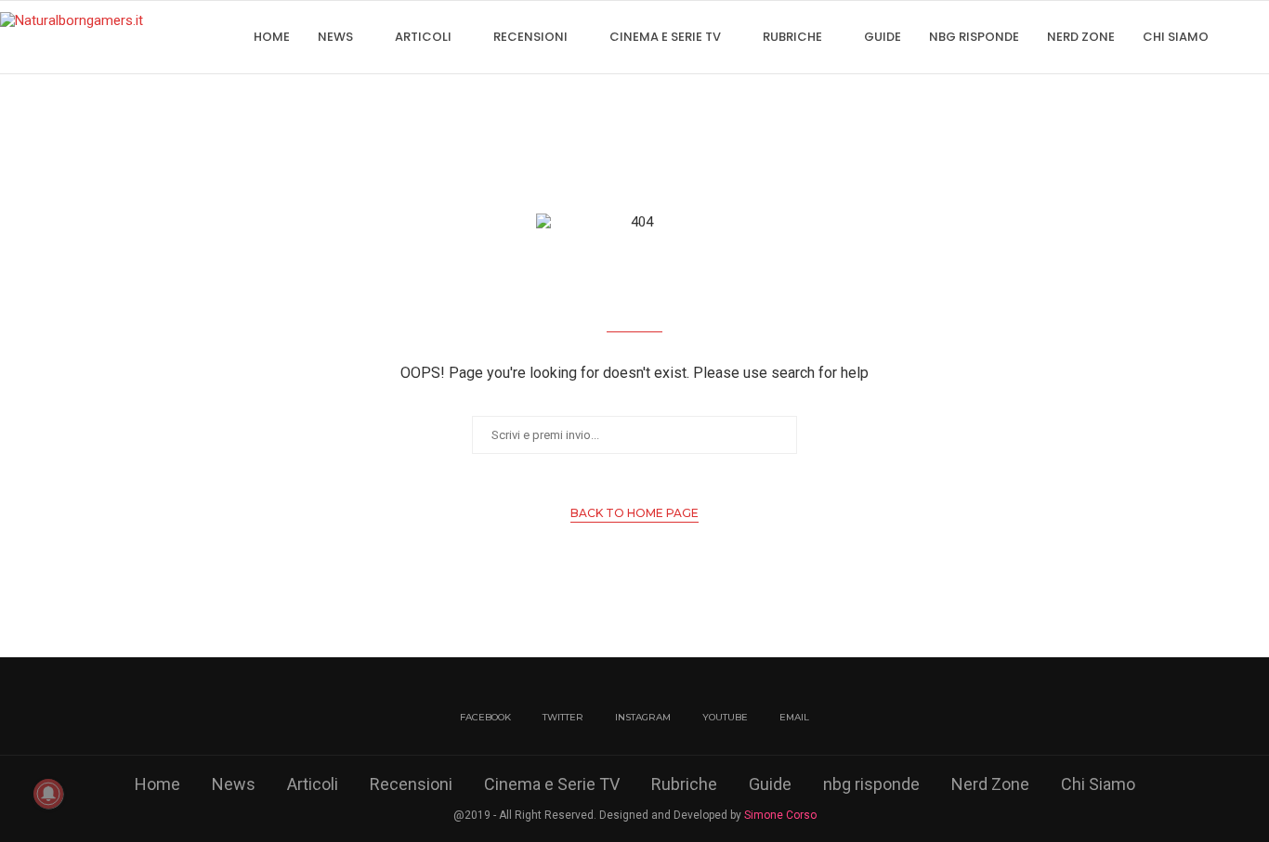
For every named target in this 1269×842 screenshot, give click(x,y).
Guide (882, 36)
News (335, 36)
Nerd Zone (1081, 36)
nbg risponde (974, 36)
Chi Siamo (1176, 36)
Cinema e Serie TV (665, 36)
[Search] (1259, 37)
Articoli (423, 36)
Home (272, 36)
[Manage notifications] (48, 794)
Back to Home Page (634, 513)
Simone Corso (780, 815)
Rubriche (792, 36)
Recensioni (530, 36)
